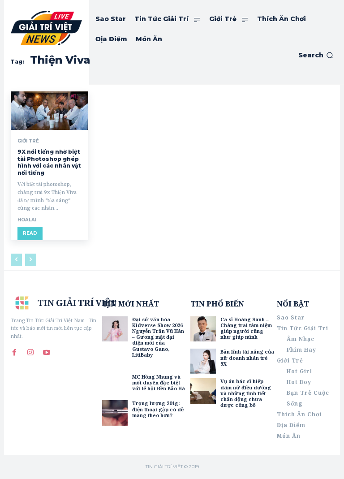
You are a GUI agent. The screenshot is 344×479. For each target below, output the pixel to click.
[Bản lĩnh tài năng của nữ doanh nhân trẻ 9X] (202, 361)
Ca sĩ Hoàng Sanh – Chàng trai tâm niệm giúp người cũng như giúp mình (246, 328)
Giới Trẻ (28, 141)
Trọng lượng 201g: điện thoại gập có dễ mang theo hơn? (158, 409)
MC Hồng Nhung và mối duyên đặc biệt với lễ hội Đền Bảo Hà (158, 382)
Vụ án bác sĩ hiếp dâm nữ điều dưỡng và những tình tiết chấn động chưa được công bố (245, 393)
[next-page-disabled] (30, 260)
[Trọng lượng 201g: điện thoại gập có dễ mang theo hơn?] (114, 412)
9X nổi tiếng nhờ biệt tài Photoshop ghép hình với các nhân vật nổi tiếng (49, 162)
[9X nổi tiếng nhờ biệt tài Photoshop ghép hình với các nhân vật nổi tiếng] (49, 110)
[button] (315, 55)
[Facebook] (14, 352)
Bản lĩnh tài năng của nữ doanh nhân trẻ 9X (247, 357)
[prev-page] (16, 260)
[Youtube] (46, 352)
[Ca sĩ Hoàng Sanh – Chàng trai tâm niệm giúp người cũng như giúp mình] (202, 328)
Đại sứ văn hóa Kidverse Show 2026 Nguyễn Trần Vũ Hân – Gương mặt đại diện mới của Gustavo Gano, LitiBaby (158, 337)
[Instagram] (30, 352)
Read (30, 233)
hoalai (26, 220)
